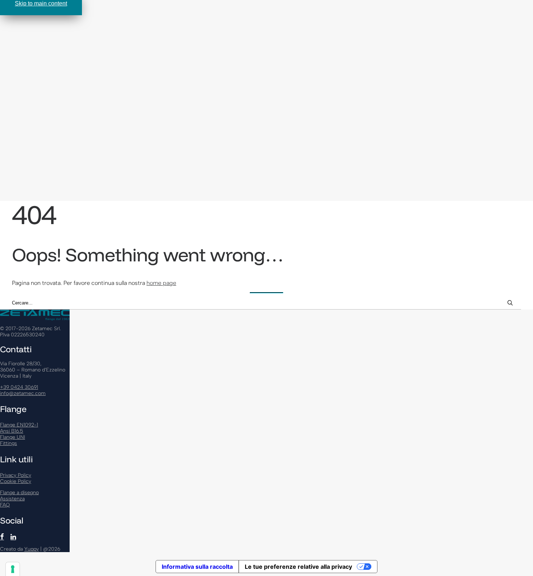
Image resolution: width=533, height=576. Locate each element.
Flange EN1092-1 (51, 33)
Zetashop (27, 137)
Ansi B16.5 (11, 431)
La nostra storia (49, 95)
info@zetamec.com (23, 393)
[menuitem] (274, 41)
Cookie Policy (15, 481)
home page (161, 282)
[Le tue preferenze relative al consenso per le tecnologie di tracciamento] (13, 569)
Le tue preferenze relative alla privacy (298, 566)
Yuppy (31, 549)
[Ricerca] (266, 303)
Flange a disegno (51, 75)
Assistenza (29, 61)
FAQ (20, 123)
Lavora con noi (48, 109)
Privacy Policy (15, 475)
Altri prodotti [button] (30, 68)
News (22, 116)
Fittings (39, 82)
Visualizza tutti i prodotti (61, 54)
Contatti (24, 130)
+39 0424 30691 (19, 387)
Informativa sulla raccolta (197, 566)
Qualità (38, 102)
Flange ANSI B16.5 (52, 40)
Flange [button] (24, 27)
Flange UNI (43, 47)
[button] (42, 163)
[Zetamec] (266, 12)
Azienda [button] (25, 89)
